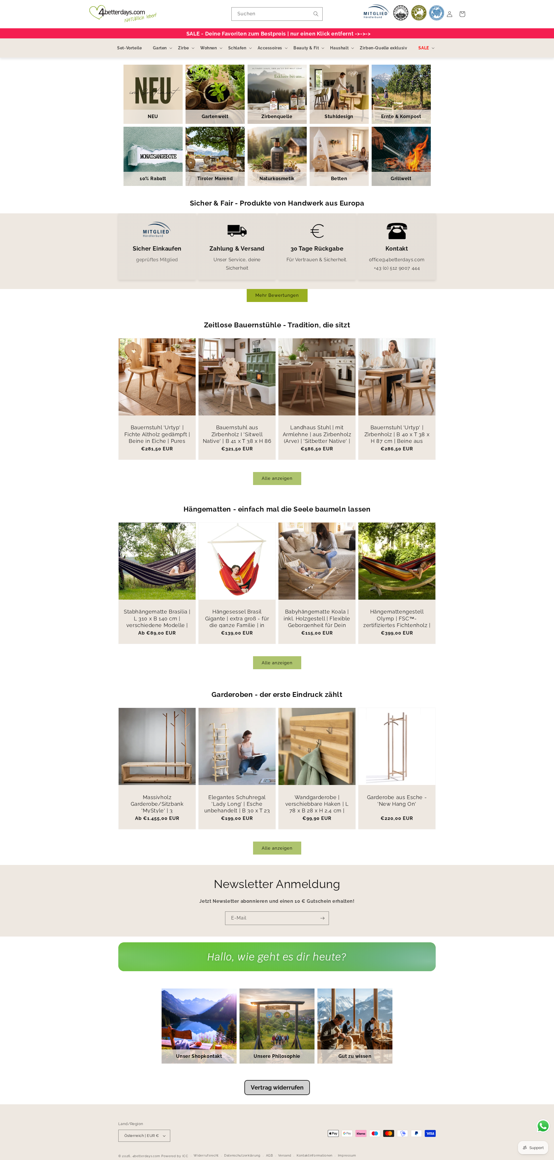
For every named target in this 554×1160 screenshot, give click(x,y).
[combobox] (277, 14)
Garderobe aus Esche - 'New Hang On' (397, 800)
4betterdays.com (146, 1156)
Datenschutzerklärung (242, 1155)
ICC (185, 1156)
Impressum (347, 1155)
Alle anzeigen (277, 478)
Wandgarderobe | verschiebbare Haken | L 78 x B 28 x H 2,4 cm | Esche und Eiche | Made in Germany (316, 810)
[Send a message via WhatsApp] (543, 1126)
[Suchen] (316, 14)
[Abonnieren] (322, 918)
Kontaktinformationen (314, 1155)
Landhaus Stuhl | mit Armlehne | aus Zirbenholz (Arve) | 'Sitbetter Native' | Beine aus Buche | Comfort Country (317, 441)
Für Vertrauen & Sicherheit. (317, 259)
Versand (284, 1155)
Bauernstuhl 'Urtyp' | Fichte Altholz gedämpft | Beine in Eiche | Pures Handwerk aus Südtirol (157, 437)
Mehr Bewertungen (277, 295)
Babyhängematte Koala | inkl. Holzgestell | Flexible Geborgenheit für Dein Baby (317, 622)
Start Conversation (277, 962)
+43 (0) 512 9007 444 (397, 268)
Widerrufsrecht (206, 1155)
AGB (269, 1155)
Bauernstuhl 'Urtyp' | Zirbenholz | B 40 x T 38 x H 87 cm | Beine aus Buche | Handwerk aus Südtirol (397, 441)
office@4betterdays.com (397, 259)
